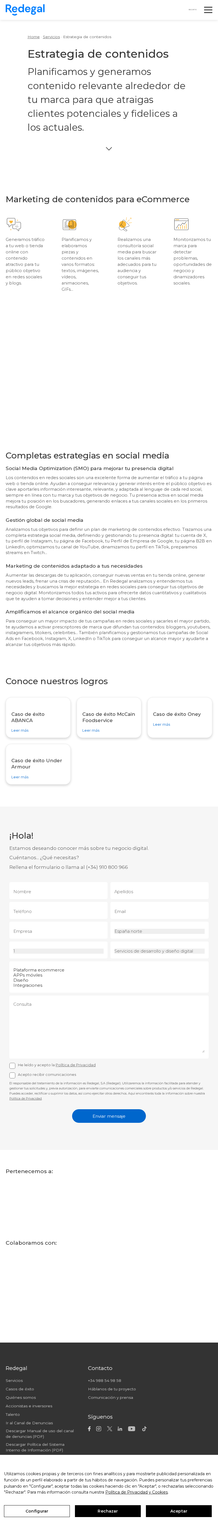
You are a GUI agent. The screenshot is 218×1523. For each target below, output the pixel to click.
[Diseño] (109, 980)
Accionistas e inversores (29, 1406)
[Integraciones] (109, 985)
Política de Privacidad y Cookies (136, 1492)
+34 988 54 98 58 (104, 1380)
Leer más (19, 730)
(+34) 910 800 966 (107, 867)
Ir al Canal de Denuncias (29, 1423)
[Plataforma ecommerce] (109, 970)
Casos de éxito (20, 1389)
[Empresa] (58, 932)
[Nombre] (58, 892)
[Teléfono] (58, 912)
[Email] (159, 912)
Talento (13, 1414)
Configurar (37, 1511)
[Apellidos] (159, 892)
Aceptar (178, 1511)
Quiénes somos (21, 1397)
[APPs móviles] (109, 975)
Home (34, 37)
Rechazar (108, 1511)
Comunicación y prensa (110, 1397)
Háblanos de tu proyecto (112, 1389)
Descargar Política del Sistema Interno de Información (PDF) (35, 1447)
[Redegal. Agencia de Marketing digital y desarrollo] (25, 10)
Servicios (51, 37)
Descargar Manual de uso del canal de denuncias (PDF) (40, 1434)
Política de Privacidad (76, 1065)
